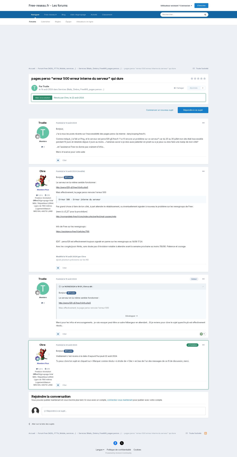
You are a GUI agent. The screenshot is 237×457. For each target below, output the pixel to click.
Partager (179, 88)
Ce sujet (195, 14)
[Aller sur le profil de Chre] (43, 181)
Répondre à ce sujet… (56, 411)
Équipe (68, 21)
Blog (63, 14)
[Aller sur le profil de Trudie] (34, 88)
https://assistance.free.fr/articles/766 (72, 231)
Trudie (46, 86)
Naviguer (35, 14)
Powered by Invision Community (118, 453)
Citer (65, 160)
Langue (99, 449)
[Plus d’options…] (203, 123)
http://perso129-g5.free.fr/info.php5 (72, 187)
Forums (32, 21)
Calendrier (45, 21)
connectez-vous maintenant (119, 400)
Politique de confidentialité (119, 449)
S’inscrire (201, 5)
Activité (94, 14)
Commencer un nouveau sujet (159, 110)
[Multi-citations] (58, 160)
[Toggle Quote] (60, 286)
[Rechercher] (205, 14)
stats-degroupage (78, 14)
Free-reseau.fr (50, 14)
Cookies (137, 449)
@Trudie (68, 177)
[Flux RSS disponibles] (205, 433)
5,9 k (40, 195)
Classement (107, 14)
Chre (42, 171)
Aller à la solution (42, 98)
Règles (58, 21)
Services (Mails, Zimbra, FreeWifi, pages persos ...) (81, 89)
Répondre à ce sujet (193, 110)
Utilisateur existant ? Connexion (176, 6)
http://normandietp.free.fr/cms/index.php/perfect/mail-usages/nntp (86, 216)
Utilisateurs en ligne (84, 21)
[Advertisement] (118, 44)
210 (48, 195)
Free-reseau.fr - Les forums (48, 5)
